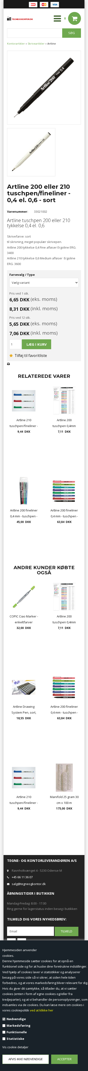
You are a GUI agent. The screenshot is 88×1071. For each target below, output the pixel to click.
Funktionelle (17, 1032)
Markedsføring (19, 1025)
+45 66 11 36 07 (22, 877)
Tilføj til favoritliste (30, 355)
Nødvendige (16, 1019)
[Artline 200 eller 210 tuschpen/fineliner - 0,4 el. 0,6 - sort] (44, 87)
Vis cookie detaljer (15, 1047)
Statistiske (15, 1039)
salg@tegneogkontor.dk (29, 884)
